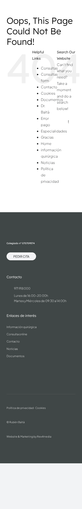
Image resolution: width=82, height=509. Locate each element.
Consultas (49, 68)
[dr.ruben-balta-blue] (22, 5)
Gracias (47, 137)
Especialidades (54, 131)
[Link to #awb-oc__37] (75, 8)
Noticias (48, 162)
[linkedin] (17, 369)
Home (46, 143)
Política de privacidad (20, 408)
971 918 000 (22, 288)
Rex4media (44, 436)
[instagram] (9, 369)
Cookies (48, 93)
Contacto (49, 87)
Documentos (52, 99)
